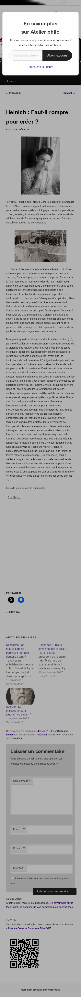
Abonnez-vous (57, 55)
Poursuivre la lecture (40, 67)
